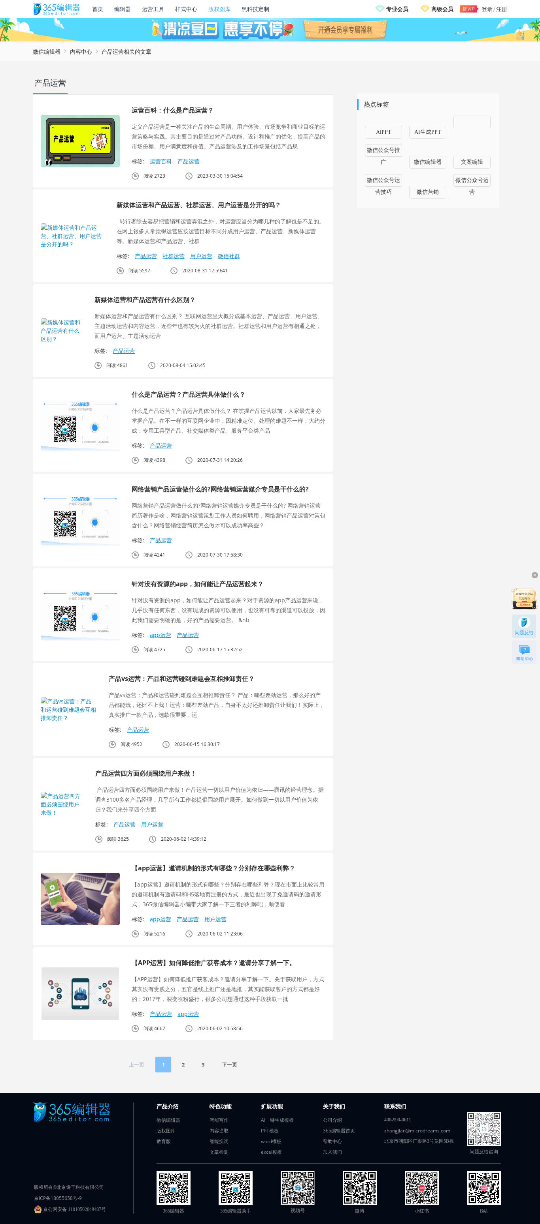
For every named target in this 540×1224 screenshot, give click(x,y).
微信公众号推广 (383, 152)
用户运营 (201, 256)
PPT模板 (270, 1130)
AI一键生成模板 (277, 1120)
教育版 (164, 1141)
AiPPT (383, 132)
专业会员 (397, 9)
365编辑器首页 (339, 1130)
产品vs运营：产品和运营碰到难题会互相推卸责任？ (182, 678)
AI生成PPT (427, 132)
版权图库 (219, 9)
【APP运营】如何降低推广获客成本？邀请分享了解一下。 (214, 962)
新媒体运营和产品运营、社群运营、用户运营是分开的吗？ (199, 205)
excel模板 (271, 1152)
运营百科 (161, 161)
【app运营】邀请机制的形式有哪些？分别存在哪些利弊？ (213, 868)
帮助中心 (332, 1141)
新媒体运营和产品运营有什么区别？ (145, 299)
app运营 (160, 635)
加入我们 (332, 1152)
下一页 (229, 1064)
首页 (97, 9)
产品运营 (188, 161)
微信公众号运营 (472, 182)
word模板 (271, 1141)
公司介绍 (332, 1120)
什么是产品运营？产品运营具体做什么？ (188, 394)
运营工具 (153, 9)
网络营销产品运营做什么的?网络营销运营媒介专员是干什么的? (220, 489)
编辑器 (122, 9)
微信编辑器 (46, 51)
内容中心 (81, 51)
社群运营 (173, 256)
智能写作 (219, 1120)
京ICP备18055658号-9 (58, 1198)
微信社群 (229, 256)
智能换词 (219, 1141)
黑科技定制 (255, 9)
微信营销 (428, 192)
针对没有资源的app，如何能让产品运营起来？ (198, 583)
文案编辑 (472, 162)
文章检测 (219, 1152)
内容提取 (219, 1130)
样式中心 (186, 9)
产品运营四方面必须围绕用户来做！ (145, 773)
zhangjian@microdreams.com (417, 1130)
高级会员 (442, 9)
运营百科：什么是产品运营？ (173, 110)
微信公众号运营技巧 (383, 182)
